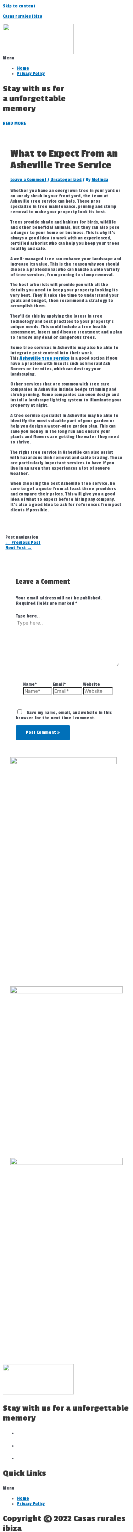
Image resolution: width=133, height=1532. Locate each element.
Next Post (18, 548)
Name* (30, 684)
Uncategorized (66, 179)
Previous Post (22, 542)
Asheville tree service (45, 358)
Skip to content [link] (19, 6)
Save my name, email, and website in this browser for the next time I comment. (64, 715)
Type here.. (28, 616)
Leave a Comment (28, 179)
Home (23, 68)
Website (91, 684)
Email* (59, 684)
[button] (66, 58)
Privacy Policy (31, 73)
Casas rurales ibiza (22, 16)
